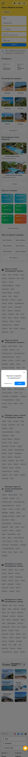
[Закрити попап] (24, 372)
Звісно (20, 383)
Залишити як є (8, 383)
